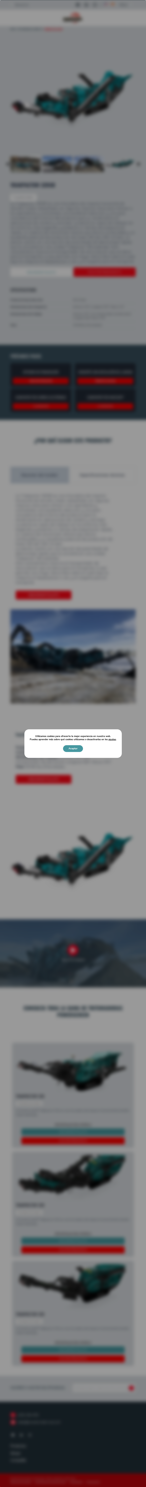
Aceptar (73, 748)
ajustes (112, 739)
